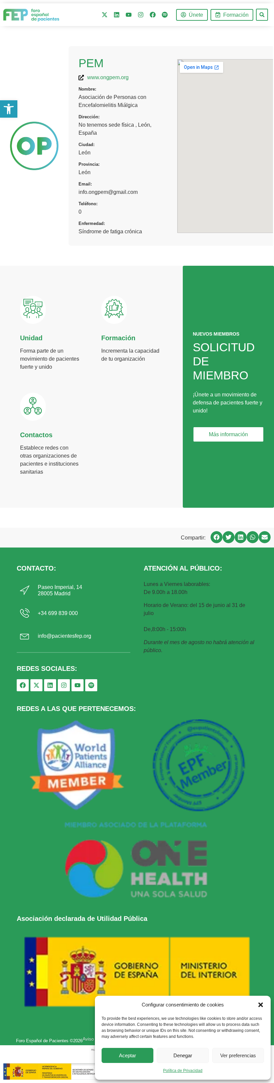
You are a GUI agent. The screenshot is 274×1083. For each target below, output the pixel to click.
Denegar (182, 1055)
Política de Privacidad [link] (182, 1070)
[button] (260, 1004)
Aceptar (127, 1055)
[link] (8, 109)
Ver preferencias (238, 1055)
